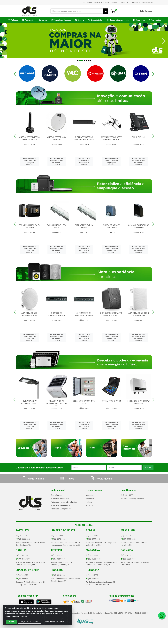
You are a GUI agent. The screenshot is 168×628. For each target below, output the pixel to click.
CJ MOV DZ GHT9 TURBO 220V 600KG (138, 226)
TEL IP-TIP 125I (138, 137)
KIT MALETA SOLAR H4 (111, 401)
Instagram (90, 495)
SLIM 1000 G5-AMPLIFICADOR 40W (56, 314)
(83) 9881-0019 (129, 559)
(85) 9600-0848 (24, 539)
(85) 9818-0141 (59, 575)
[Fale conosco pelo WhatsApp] (162, 615)
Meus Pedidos (35, 478)
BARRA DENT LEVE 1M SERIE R (84, 226)
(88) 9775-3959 (94, 539)
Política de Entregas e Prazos (63, 509)
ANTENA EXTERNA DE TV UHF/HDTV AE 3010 (111, 138)
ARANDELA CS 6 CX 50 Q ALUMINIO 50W (138, 314)
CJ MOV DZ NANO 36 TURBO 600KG (111, 226)
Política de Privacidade (60, 498)
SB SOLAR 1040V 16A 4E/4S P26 (84, 402)
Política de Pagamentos (60, 505)
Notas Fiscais (104, 478)
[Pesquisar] (105, 11)
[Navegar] (4, 41)
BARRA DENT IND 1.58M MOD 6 (56, 226)
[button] (77, 60)
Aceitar (12, 621)
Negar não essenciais (29, 621)
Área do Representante (144, 2)
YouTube (89, 505)
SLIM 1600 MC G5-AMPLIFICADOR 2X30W (84, 314)
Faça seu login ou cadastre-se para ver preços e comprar (29, 161)
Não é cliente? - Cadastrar (117, 2)
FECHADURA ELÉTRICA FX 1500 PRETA (29, 226)
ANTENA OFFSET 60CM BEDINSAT (56, 138)
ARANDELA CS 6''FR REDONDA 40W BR (29, 314)
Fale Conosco (146, 11)
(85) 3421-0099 (127, 495)
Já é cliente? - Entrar (91, 2)
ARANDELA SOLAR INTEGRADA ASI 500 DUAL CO (56, 403)
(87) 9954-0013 (24, 579)
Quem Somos (56, 495)
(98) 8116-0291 (24, 559)
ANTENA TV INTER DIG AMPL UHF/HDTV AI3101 (84, 138)
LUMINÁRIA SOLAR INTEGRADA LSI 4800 (29, 402)
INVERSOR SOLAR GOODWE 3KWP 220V (138, 402)
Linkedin (89, 502)
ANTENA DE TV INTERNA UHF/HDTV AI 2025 (29, 138)
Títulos (70, 478)
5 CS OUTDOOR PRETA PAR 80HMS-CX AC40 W (111, 314)
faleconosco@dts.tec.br (134, 499)
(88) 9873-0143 (59, 539)
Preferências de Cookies (55, 621)
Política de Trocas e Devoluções (64, 502)
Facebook (90, 499)
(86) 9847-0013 (59, 559)
